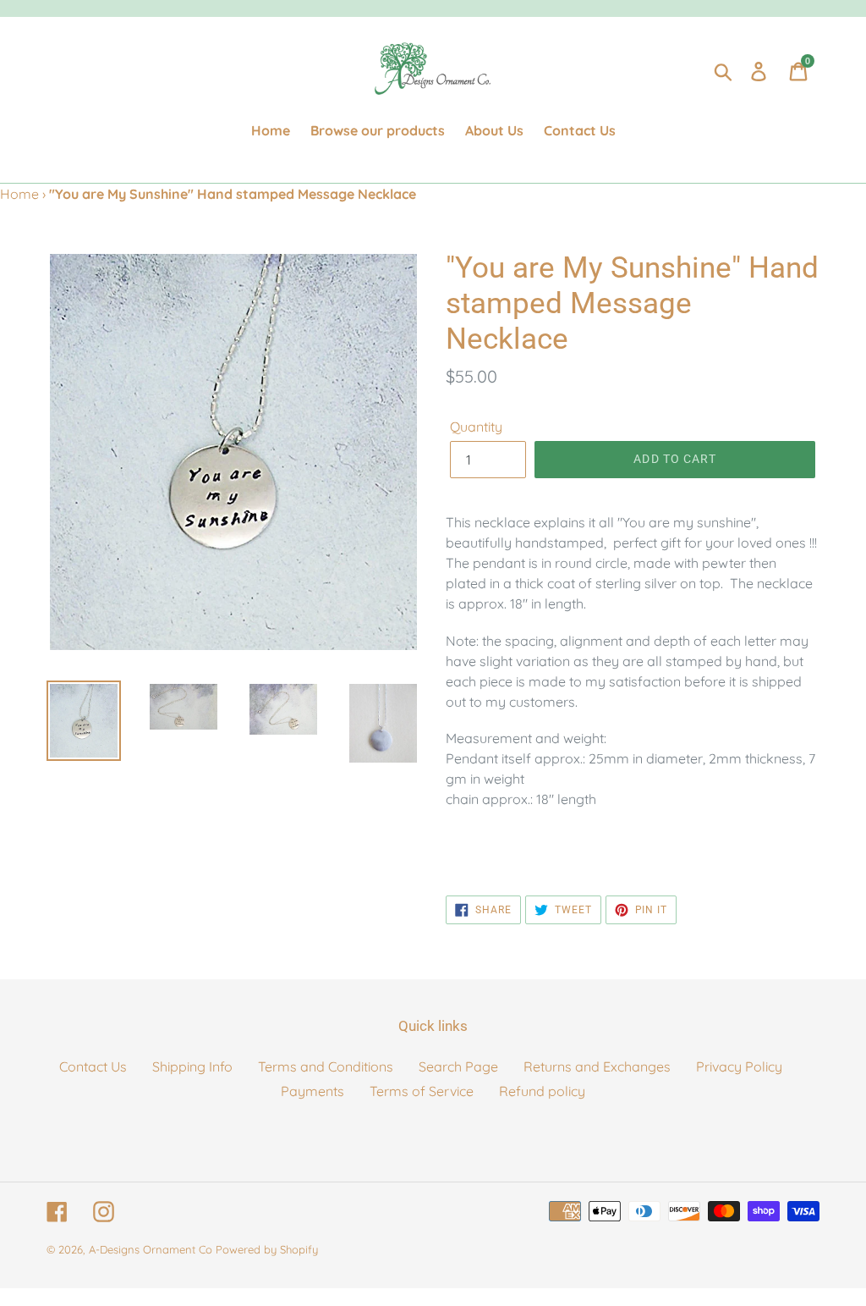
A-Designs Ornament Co (150, 1249)
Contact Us (93, 1066)
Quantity (476, 426)
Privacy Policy (739, 1066)
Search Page (458, 1066)
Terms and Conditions (325, 1066)
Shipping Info (192, 1066)
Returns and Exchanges (597, 1066)
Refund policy (542, 1091)
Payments (312, 1091)
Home (19, 193)
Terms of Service (422, 1091)
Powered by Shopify (267, 1249)
